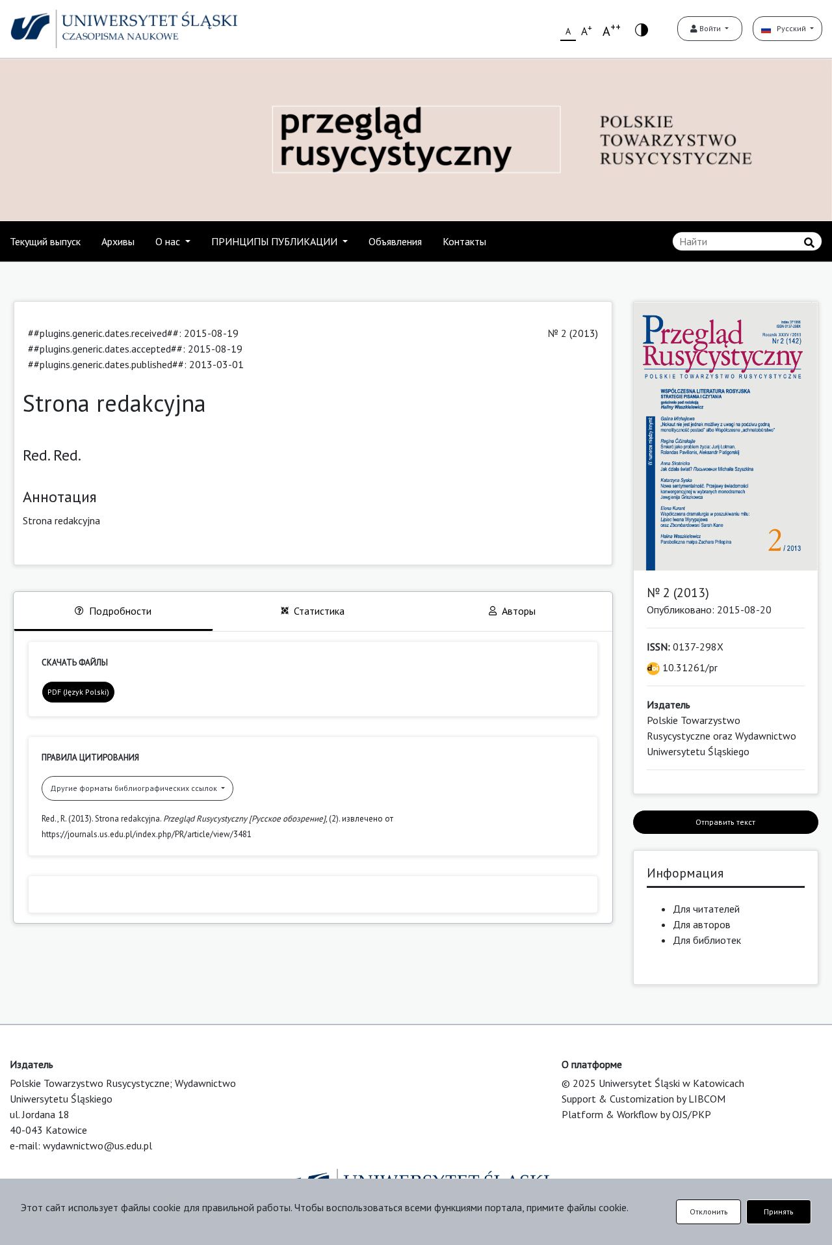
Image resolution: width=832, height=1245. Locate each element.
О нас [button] (169, 241)
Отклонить (709, 1211)
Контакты (464, 241)
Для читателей (706, 908)
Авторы (519, 610)
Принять (779, 1211)
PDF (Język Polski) (78, 692)
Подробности (120, 610)
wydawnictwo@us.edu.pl (97, 1145)
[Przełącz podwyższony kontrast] (641, 29)
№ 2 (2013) (573, 333)
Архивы (118, 241)
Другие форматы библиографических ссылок (134, 788)
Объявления (395, 241)
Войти (710, 28)
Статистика (319, 610)
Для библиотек (707, 939)
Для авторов (702, 924)
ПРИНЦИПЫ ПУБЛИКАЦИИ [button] (275, 241)
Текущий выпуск (45, 241)
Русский (789, 28)
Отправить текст (725, 822)
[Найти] (809, 242)
